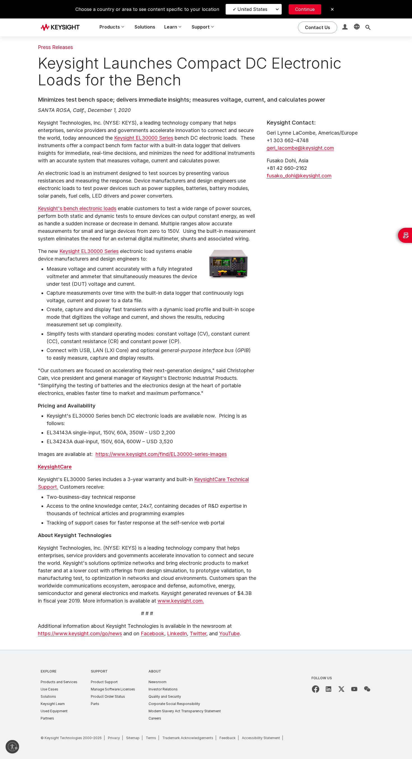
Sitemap (133, 738)
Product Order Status (108, 696)
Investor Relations (163, 689)
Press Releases (55, 47)
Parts (95, 704)
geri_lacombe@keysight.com (300, 148)
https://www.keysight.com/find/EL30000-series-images (161, 454)
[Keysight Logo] (62, 27)
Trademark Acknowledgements (187, 738)
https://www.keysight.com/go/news (80, 633)
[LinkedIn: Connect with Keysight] (328, 689)
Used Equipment (54, 711)
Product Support (104, 682)
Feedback (227, 738)
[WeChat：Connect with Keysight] (367, 689)
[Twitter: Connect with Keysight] (341, 689)
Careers (155, 718)
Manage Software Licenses (113, 689)
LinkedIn (177, 633)
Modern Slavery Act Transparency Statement (185, 711)
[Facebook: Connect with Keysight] (315, 689)
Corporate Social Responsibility (174, 704)
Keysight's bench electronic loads (77, 208)
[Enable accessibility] (12, 746)
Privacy (114, 738)
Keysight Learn (53, 704)
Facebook (152, 633)
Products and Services (59, 682)
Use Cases (49, 689)
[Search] (368, 27)
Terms (151, 738)
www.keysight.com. (181, 601)
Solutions (145, 27)
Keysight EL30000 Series (143, 138)
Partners (47, 718)
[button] (345, 28)
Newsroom (157, 682)
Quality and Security (165, 696)
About (155, 671)
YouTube (229, 633)
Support (99, 671)
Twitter (198, 633)
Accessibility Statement (261, 738)
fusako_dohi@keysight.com (299, 176)
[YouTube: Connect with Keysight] (354, 689)
